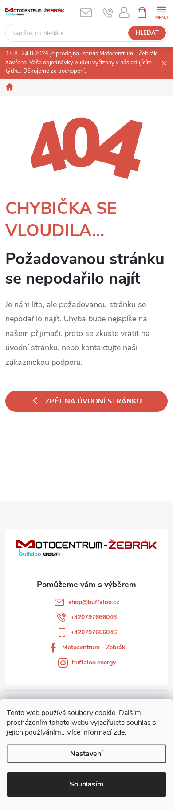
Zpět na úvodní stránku (93, 401)
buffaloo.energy (94, 662)
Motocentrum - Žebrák (94, 647)
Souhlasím (86, 784)
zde (119, 732)
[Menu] (161, 12)
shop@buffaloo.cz (93, 602)
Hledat (147, 33)
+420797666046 (94, 617)
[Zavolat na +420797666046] (108, 12)
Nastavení (86, 754)
